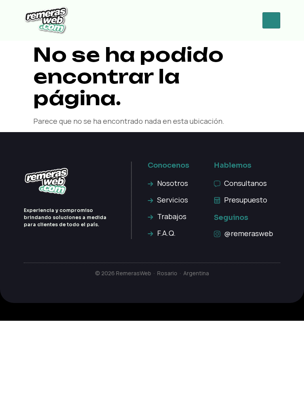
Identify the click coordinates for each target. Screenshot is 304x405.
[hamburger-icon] (271, 20)
